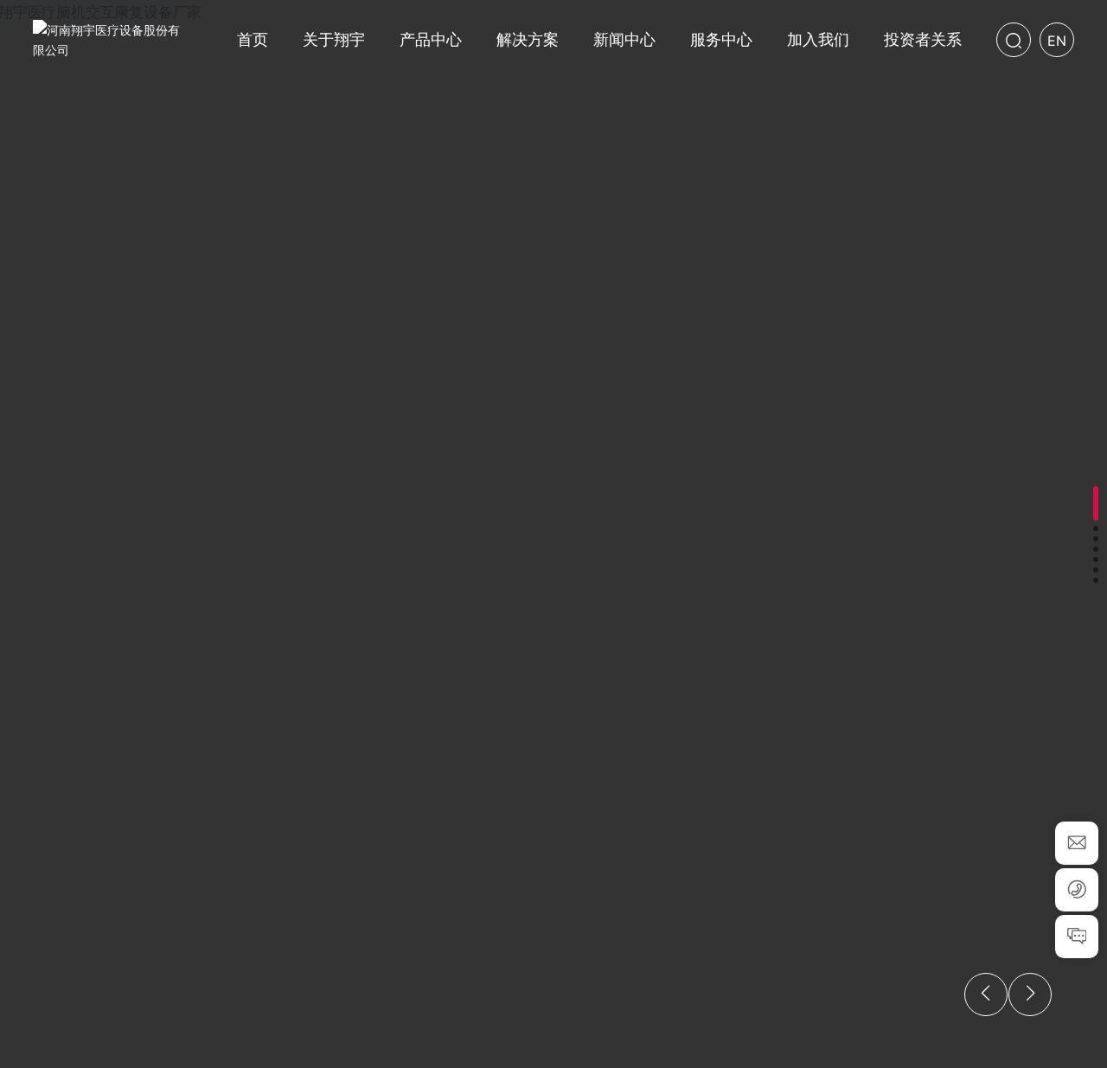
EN (1056, 40)
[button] (1095, 503)
